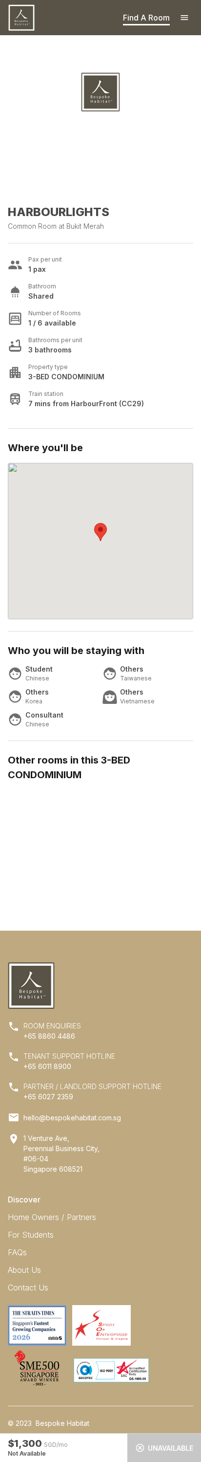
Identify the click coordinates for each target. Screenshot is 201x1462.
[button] (100, 532)
